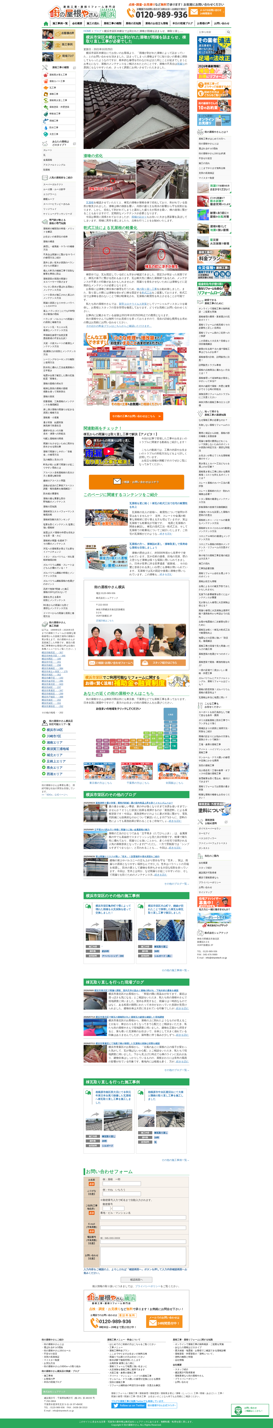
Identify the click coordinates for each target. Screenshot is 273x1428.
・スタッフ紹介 (180, 1369)
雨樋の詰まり (139, 217)
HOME (87, 31)
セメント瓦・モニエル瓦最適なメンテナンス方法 (55, 328)
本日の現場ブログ (183, 23)
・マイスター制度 (50, 1360)
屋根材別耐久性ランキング (56, 519)
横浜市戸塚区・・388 (52, 696)
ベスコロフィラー (207, 838)
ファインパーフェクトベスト (213, 843)
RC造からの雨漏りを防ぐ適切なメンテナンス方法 (56, 606)
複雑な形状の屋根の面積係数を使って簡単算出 (55, 390)
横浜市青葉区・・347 (52, 690)
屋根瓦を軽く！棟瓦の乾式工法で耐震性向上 (214, 631)
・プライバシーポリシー (185, 1379)
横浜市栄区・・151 (51, 703)
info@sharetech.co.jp (216, 957)
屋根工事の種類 (112, 23)
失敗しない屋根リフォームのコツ (214, 426)
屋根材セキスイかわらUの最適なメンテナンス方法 (215, 529)
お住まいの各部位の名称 (55, 236)
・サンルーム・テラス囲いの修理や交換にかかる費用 (133, 1379)
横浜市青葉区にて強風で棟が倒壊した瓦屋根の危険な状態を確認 (128, 1043)
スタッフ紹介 (205, 867)
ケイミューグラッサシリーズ (57, 214)
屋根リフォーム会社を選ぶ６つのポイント (214, 575)
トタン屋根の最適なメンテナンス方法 (214, 500)
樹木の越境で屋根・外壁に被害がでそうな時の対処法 (214, 387)
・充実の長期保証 (50, 1357)
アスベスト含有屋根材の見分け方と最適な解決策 (58, 474)
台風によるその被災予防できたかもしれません (214, 588)
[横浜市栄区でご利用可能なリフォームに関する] (136, 680)
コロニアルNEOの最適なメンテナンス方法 (214, 538)
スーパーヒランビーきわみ (56, 204)
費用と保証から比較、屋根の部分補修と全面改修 (214, 434)
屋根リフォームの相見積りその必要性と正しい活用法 (214, 326)
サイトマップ (205, 892)
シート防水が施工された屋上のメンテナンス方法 (58, 296)
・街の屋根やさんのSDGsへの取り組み (61, 1366)
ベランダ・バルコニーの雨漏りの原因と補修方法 (58, 320)
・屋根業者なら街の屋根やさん (188, 1375)
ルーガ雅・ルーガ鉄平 (54, 189)
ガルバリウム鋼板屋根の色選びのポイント (58, 582)
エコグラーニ (50, 194)
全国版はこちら (174, 783)
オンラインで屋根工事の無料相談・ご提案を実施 (214, 310)
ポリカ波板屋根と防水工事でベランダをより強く (214, 722)
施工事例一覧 (60, 23)
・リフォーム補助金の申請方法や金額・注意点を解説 (133, 1385)
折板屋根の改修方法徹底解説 (213, 507)
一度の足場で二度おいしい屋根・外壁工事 (213, 671)
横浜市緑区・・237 (51, 687)
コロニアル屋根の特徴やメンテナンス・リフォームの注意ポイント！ (214, 547)
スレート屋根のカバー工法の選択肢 (214, 484)
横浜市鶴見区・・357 (52, 652)
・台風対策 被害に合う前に (120, 1363)
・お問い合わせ (180, 1382)
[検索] (228, 32)
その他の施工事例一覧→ (175, 970)
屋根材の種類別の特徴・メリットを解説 (58, 230)
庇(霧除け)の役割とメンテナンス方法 (59, 353)
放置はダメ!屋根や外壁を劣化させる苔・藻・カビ (59, 534)
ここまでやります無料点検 (212, 168)
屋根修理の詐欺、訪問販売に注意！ (214, 358)
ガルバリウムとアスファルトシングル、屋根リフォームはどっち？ (214, 681)
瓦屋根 (90, 202)
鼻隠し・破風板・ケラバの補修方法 (58, 248)
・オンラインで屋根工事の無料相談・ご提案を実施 (198, 1344)
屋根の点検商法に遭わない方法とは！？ (214, 371)
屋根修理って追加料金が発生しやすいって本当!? (214, 379)
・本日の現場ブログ (52, 1382)
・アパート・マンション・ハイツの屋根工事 (129, 1376)
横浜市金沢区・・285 (52, 681)
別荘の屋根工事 (206, 765)
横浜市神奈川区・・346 (53, 655)
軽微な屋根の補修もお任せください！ (214, 796)
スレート (47, 150)
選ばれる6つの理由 (208, 148)
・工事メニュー (115, 1347)
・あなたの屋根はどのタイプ (187, 1347)
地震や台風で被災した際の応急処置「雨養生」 (58, 377)
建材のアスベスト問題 (54, 480)
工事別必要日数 (206, 568)
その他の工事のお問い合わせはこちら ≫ (136, 416)
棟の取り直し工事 (147, 289)
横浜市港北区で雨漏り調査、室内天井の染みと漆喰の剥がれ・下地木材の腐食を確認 (136, 990)
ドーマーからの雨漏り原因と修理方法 (58, 615)
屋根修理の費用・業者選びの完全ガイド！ (214, 318)
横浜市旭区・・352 (51, 674)
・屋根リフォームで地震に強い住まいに (127, 1366)
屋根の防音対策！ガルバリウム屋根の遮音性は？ (214, 691)
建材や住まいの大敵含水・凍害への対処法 (54, 432)
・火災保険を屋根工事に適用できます (126, 1369)
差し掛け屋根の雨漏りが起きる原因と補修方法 (58, 411)
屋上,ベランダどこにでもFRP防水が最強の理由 (59, 312)
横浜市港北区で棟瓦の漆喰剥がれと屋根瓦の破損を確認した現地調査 (130, 1017)
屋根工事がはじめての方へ (212, 138)
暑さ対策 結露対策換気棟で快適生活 (53, 424)
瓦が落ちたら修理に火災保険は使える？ (214, 604)
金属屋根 (47, 160)
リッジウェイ (50, 209)
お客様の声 (203, 23)
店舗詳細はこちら (105, 620)
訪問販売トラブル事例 (210, 365)
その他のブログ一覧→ (176, 883)
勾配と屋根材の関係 (53, 438)
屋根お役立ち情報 (207, 581)
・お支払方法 (48, 1363)
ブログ (97, 31)
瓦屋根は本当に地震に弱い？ (213, 697)
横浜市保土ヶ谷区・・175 (55, 671)
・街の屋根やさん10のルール (56, 1350)
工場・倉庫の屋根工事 (210, 744)
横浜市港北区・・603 (52, 684)
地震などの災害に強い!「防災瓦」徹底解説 (213, 639)
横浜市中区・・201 (51, 662)
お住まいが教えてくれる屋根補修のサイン (214, 457)
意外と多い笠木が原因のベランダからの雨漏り (58, 264)
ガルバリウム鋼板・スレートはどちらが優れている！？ (58, 566)
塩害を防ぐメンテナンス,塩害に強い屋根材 (59, 526)
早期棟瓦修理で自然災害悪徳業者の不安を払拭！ (55, 337)
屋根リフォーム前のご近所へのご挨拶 (214, 334)
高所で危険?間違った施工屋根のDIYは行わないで (56, 590)
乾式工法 (147, 292)
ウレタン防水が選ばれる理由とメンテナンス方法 (58, 288)
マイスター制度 (206, 178)
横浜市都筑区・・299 (52, 693)
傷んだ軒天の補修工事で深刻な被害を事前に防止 (58, 272)
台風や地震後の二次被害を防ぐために (214, 623)
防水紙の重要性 (51, 493)
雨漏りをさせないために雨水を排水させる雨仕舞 (58, 445)
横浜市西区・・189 (51, 659)
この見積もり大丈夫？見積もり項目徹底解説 (214, 342)
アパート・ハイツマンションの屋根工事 (214, 751)
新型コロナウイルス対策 (133, 304)
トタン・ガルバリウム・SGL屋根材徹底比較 (58, 558)
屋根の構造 (48, 241)
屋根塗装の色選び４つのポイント (214, 655)
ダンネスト (204, 848)
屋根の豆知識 (133, 23)
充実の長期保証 (206, 173)
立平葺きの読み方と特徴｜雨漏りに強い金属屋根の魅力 (122, 829)
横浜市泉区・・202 (51, 700)
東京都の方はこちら (100, 783)
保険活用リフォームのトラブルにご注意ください (214, 396)
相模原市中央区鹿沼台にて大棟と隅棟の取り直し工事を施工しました (165, 1095)
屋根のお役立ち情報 (156, 23)
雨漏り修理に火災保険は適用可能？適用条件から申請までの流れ (214, 613)
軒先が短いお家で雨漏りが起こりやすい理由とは (58, 466)
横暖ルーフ (48, 199)
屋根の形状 (48, 396)
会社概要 (77, 23)
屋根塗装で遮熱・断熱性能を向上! (214, 663)
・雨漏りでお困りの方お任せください (126, 1357)
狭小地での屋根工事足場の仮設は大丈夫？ (214, 557)
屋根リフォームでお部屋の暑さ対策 (214, 788)
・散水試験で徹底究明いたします (123, 1360)
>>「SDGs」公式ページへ (55, 794)
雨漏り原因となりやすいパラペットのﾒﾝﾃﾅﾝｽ (58, 304)
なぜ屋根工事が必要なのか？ (213, 420)
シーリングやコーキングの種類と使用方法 (58, 361)
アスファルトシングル (54, 165)
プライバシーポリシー (148, 1286)
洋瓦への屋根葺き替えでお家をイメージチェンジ (58, 550)
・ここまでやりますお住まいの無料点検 (127, 1353)
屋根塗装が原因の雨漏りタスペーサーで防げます (55, 280)
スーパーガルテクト (53, 184)
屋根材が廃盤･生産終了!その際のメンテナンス (55, 542)
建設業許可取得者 (207, 872)
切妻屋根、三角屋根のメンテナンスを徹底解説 (58, 403)
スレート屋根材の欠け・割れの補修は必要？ (214, 492)
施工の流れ (93, 23)
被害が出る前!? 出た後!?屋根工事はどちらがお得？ (214, 350)
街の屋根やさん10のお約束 (212, 153)
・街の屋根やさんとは (53, 1344)
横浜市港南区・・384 (52, 668)
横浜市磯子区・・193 (52, 678)
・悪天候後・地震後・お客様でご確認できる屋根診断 (199, 1350)
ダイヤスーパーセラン (210, 828)
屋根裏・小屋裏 (51, 417)
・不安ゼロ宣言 (49, 1353)
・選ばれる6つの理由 (52, 1347)
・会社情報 (178, 1360)
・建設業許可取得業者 (184, 1372)
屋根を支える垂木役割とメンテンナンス (54, 598)
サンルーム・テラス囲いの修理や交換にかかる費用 (214, 759)
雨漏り (181, 63)
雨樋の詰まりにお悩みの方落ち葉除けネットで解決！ (214, 738)
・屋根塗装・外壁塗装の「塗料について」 (194, 1353)
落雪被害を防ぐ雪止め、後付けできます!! (214, 780)
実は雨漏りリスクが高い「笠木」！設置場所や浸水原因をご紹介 (128, 856)
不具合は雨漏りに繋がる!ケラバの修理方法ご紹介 (59, 256)
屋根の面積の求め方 (53, 383)
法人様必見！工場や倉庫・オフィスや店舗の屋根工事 (214, 772)
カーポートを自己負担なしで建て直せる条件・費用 (214, 714)
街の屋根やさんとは (209, 143)
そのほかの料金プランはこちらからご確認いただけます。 (119, 326)
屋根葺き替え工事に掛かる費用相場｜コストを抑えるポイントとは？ (214, 474)
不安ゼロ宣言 (205, 158)
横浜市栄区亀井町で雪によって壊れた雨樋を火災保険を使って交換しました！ (113, 909)
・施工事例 (47, 1375)
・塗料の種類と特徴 (183, 1357)
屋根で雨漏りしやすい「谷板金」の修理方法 (57, 453)
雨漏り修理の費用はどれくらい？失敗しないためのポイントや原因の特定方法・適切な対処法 (214, 446)
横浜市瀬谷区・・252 (52, 706)
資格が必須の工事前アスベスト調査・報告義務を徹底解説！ (58, 487)
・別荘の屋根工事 (116, 1382)
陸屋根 (46, 169)
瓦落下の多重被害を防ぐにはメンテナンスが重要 (214, 596)
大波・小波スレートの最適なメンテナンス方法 (58, 345)
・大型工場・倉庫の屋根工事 (121, 1372)
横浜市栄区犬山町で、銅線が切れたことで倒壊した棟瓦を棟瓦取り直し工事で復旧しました (165, 909)
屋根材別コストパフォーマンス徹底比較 (58, 513)
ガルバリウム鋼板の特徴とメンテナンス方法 (58, 574)
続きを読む (166, 533)
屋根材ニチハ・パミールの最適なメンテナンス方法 (214, 521)
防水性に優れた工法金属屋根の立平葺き (58, 369)
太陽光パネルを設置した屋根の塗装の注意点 (214, 513)
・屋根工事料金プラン (118, 1350)
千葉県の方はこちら (138, 783)
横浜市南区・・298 (51, 665)
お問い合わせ (221, 23)
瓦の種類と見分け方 (53, 459)
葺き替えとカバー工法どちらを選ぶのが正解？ (214, 465)
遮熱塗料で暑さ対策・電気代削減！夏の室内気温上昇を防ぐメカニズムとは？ (134, 803)
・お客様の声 (48, 1379)
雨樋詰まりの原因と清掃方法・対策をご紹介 (214, 730)
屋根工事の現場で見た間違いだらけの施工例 (214, 647)
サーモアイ (204, 833)
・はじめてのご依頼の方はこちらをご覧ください (131, 1344)
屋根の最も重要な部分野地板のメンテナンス (54, 500)
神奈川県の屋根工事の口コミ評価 (214, 404)
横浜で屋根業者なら (209, 877)
